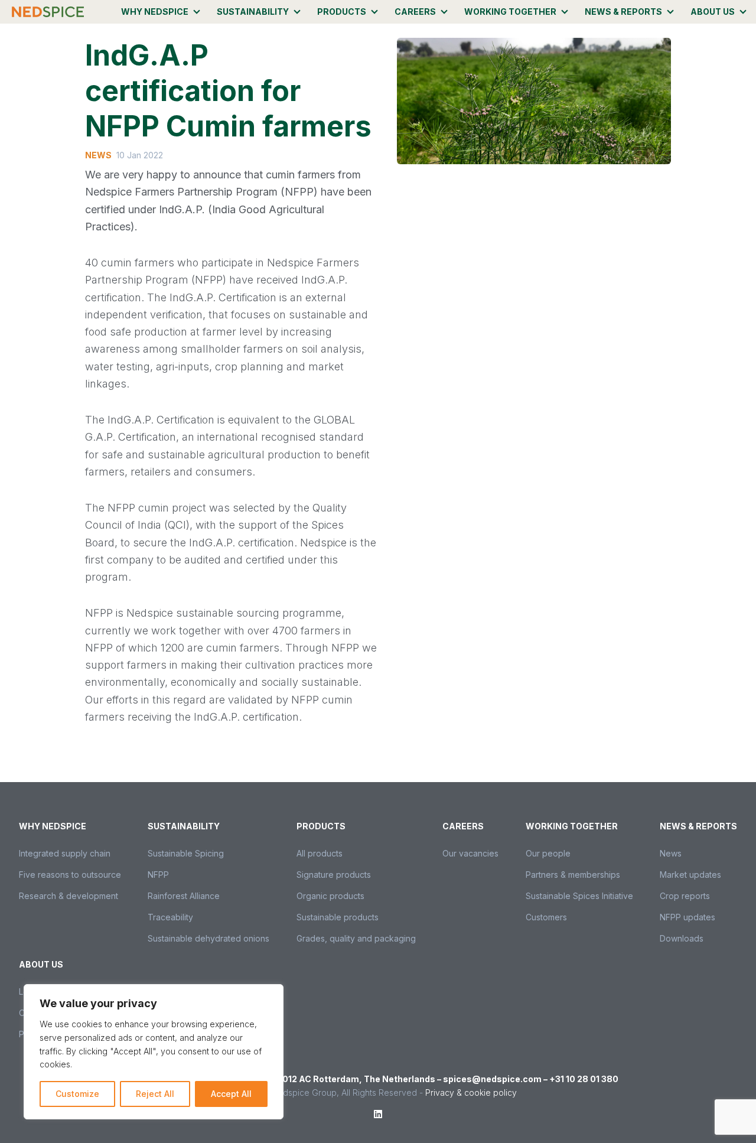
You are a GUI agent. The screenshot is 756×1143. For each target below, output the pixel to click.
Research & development (68, 896)
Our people (548, 853)
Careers (415, 11)
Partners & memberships (573, 875)
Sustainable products (337, 917)
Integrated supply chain (64, 853)
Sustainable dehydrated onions (208, 938)
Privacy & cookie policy (471, 1092)
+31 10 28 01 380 (583, 1079)
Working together (510, 11)
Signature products (333, 875)
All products (319, 853)
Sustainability (253, 11)
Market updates (690, 875)
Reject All (155, 1094)
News (671, 853)
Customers (546, 917)
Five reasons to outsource (70, 875)
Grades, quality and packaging (356, 938)
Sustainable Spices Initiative (579, 896)
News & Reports (623, 11)
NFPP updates (687, 917)
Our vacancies (470, 853)
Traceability (170, 917)
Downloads (681, 938)
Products (341, 11)
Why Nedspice (154, 11)
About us (712, 11)
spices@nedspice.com (492, 1079)
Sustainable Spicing (186, 853)
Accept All (231, 1094)
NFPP (158, 875)
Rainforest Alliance (184, 896)
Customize (77, 1094)
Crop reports (685, 896)
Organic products (330, 896)
